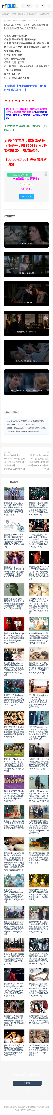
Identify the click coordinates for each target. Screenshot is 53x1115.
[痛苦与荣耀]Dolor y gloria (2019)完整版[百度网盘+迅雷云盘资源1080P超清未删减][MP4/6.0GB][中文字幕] (14, 638)
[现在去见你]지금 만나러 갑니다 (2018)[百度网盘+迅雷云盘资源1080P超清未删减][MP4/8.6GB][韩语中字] (39, 927)
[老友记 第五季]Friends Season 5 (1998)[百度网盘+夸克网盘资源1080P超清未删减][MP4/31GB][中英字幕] (14, 796)
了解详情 (27, 1089)
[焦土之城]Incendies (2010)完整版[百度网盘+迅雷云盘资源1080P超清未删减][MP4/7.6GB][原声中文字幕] (39, 858)
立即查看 (27, 1083)
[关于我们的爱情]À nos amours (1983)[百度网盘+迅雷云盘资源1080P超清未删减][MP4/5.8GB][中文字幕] (14, 1050)
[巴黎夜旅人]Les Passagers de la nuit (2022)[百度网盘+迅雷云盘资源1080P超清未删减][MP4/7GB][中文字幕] (14, 700)
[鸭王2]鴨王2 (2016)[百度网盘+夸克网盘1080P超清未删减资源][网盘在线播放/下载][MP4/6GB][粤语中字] (14, 732)
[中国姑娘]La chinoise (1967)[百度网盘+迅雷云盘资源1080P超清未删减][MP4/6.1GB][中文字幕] (38, 462)
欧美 (29, 14)
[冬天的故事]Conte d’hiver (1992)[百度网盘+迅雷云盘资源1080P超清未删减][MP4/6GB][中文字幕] (39, 1050)
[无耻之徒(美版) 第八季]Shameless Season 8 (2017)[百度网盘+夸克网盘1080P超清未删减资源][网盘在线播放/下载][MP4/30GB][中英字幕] (38, 606)
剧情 (7, 412)
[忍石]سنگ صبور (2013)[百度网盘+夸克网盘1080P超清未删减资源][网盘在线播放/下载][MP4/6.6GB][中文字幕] (14, 571)
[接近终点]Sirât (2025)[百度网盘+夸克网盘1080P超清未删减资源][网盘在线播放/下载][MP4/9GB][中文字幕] (39, 668)
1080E (13, 14)
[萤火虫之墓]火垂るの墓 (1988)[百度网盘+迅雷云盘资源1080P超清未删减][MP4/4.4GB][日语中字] (39, 895)
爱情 (15, 412)
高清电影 (21, 14)
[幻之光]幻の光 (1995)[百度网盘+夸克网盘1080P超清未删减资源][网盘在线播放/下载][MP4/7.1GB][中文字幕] (14, 603)
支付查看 (27, 196)
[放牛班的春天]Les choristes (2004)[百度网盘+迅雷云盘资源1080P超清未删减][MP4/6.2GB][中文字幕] (14, 462)
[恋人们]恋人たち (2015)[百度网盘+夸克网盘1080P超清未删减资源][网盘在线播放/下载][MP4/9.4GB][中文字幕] (39, 959)
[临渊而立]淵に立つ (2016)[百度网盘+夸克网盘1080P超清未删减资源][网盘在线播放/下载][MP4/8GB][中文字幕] (39, 764)
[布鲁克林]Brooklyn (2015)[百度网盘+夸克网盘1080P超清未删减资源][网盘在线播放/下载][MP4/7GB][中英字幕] (39, 638)
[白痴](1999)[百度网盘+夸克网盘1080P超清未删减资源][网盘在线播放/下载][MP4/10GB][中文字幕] (14, 1020)
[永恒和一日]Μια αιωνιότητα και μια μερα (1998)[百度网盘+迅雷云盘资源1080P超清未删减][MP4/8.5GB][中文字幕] (39, 796)
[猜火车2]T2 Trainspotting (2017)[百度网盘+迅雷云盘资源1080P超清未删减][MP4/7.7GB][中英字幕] (14, 959)
